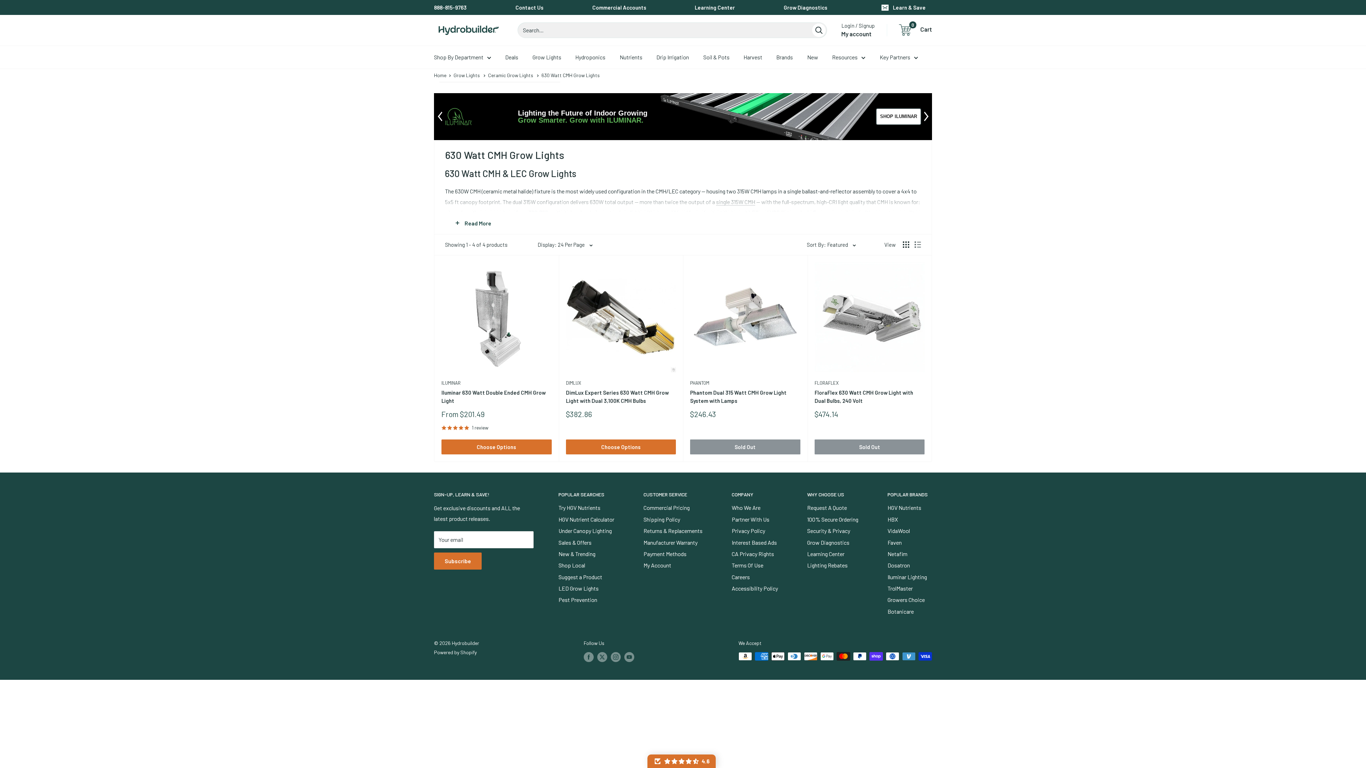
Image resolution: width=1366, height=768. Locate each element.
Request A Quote (827, 507)
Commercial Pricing (667, 507)
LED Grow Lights (578, 588)
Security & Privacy (828, 530)
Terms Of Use (747, 565)
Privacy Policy (748, 530)
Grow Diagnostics (805, 7)
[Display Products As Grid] (906, 244)
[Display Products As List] (918, 244)
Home (440, 75)
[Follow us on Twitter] (602, 657)
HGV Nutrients (904, 507)
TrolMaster (900, 588)
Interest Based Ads (754, 542)
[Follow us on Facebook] (589, 657)
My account (856, 33)
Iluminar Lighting (907, 577)
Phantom (699, 383)
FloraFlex (827, 383)
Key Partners (895, 57)
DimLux (573, 383)
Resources (845, 57)
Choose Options (496, 447)
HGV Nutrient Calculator (586, 519)
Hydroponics (590, 57)
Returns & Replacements (673, 530)
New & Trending (576, 553)
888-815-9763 (450, 7)
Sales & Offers (575, 542)
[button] (681, 761)
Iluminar (451, 383)
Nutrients (631, 57)
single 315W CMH (735, 201)
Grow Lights (547, 57)
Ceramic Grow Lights (510, 75)
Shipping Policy (662, 519)
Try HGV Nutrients (579, 507)
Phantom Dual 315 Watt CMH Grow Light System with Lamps (738, 396)
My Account (657, 565)
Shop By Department (458, 57)
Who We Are (746, 507)
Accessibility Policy (755, 588)
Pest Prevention (577, 599)
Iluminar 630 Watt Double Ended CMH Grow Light (493, 396)
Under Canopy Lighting (585, 530)
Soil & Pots (716, 57)
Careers (741, 577)
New (812, 57)
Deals (511, 57)
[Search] (819, 30)
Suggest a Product (580, 577)
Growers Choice (906, 599)
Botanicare (901, 611)
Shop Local (571, 565)
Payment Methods (665, 553)
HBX (893, 519)
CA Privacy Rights (753, 553)
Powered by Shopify (455, 652)
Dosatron (899, 565)
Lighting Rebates (827, 565)
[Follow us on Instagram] (616, 657)
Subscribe (458, 561)
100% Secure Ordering (832, 519)
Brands (784, 57)
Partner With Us (750, 519)
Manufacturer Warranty (671, 542)
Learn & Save (909, 7)
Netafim (897, 553)
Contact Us (529, 7)
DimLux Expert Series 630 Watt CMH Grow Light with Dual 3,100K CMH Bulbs (617, 396)
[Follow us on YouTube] (629, 657)
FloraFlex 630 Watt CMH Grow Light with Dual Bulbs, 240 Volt (864, 396)
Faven (895, 542)
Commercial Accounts (619, 7)
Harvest (752, 57)
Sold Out (745, 447)
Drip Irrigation (672, 57)
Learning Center (715, 7)
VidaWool (899, 530)
